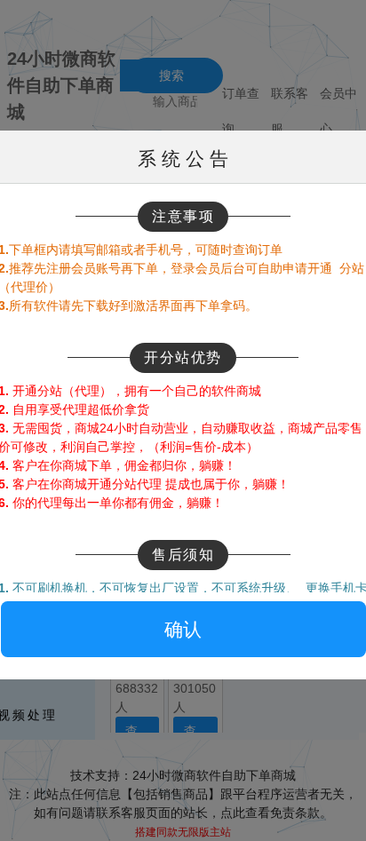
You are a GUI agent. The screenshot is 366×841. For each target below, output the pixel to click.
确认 (183, 629)
